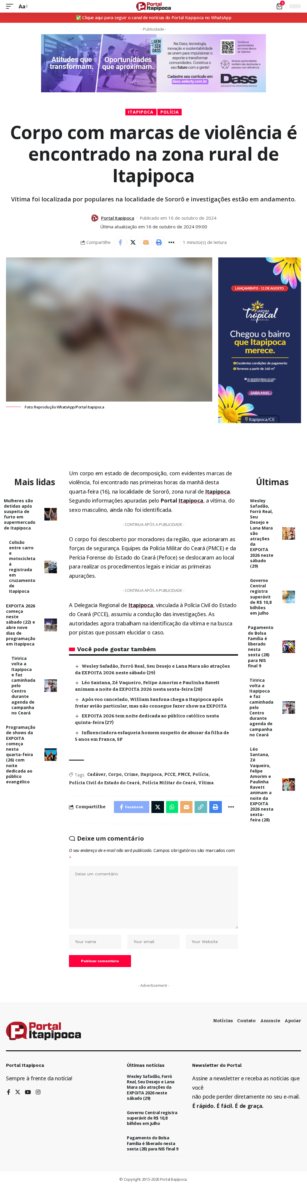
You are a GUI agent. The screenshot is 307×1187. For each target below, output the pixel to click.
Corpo (115, 774)
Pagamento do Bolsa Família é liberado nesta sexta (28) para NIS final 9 (260, 646)
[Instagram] (38, 1092)
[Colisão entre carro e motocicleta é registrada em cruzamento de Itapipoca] (50, 567)
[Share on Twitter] (133, 242)
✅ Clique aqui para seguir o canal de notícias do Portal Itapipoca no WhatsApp (153, 17)
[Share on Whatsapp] (172, 807)
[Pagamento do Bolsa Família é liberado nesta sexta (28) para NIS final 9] (288, 646)
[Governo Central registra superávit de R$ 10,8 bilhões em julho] (288, 597)
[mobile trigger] (11, 6)
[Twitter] (17, 1092)
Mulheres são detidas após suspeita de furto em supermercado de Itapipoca (19, 514)
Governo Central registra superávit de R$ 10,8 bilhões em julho (261, 596)
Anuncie (270, 1020)
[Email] (146, 242)
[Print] (159, 242)
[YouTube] (28, 1092)
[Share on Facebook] (120, 242)
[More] (172, 242)
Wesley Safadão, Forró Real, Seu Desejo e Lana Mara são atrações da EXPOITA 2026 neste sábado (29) (150, 1087)
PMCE (184, 774)
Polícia (169, 112)
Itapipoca (141, 112)
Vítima (206, 782)
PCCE (169, 774)
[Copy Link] (201, 807)
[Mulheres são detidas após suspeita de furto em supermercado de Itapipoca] (50, 514)
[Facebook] (8, 1092)
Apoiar (293, 1020)
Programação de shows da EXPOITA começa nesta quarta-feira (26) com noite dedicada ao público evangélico (20, 754)
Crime (131, 774)
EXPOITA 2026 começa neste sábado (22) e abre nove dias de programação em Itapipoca (20, 625)
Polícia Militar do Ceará (169, 782)
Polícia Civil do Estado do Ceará (104, 782)
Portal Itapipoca (117, 218)
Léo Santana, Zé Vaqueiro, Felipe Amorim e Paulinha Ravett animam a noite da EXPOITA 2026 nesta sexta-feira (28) (261, 784)
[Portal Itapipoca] (153, 6)
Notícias (223, 1020)
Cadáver (96, 774)
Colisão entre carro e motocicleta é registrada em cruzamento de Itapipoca (22, 566)
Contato (246, 1020)
